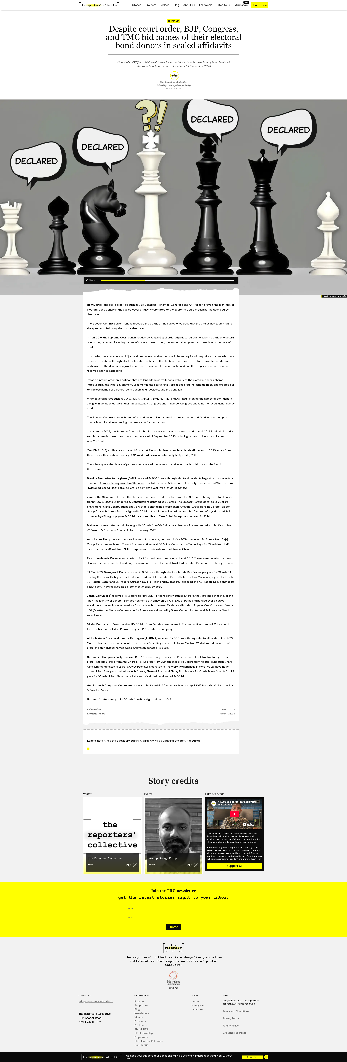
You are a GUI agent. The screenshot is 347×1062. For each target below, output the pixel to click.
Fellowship (205, 5)
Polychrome (141, 1037)
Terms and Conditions (236, 1011)
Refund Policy (231, 1025)
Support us (141, 1005)
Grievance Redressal (235, 1033)
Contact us (141, 1045)
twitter (196, 1001)
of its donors (178, 488)
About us (189, 5)
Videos (164, 5)
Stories (136, 5)
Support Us (234, 866)
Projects (150, 5)
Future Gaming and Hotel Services (122, 483)
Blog (176, 5)
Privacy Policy (231, 1018)
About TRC (141, 1029)
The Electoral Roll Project (149, 1041)
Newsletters (141, 1013)
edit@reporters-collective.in (96, 1001)
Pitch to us (224, 5)
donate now (259, 5)
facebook (197, 1009)
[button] (92, 280)
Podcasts (140, 1021)
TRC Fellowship (143, 1033)
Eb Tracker (173, 20)
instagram (198, 1005)
